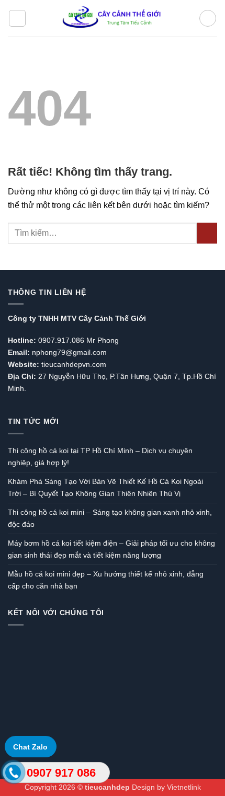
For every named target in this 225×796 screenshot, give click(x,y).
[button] (17, 18)
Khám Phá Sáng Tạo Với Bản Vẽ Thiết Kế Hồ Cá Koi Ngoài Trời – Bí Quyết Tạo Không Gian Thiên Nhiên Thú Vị (105, 487)
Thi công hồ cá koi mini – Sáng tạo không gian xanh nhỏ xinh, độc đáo (110, 518)
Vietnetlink (184, 787)
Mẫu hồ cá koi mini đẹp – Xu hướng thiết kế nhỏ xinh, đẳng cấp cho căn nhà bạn (106, 580)
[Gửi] (207, 233)
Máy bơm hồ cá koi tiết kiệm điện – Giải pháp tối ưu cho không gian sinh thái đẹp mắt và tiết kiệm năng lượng (111, 549)
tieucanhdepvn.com (73, 364)
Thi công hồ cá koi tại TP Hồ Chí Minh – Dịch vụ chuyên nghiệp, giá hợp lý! (100, 456)
